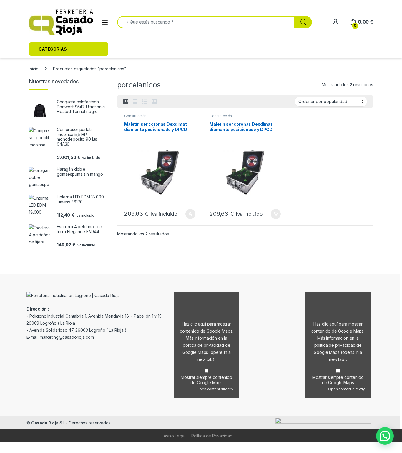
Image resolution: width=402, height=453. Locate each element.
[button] (385, 436)
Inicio (34, 68)
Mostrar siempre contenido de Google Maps (206, 380)
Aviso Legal (174, 435)
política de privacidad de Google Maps (206, 352)
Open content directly (215, 389)
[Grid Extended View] (135, 102)
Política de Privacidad (211, 435)
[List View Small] (154, 102)
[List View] (144, 102)
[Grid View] (125, 102)
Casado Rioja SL (48, 422)
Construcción (135, 116)
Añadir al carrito (189, 214)
